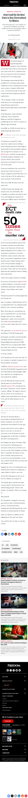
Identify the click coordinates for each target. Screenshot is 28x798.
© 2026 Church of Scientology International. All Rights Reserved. (14, 758)
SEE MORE (14, 739)
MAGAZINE (6, 725)
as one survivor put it (18, 330)
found (10, 321)
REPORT (6, 685)
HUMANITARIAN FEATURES (10, 693)
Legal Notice (22, 760)
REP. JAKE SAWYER (6, 548)
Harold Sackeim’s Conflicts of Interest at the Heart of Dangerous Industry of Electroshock (13, 582)
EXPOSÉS (6, 5)
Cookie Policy (11, 760)
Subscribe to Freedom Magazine (10, 700)
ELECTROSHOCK (14, 545)
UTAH (7, 545)
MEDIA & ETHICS (17, 5)
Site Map (4, 703)
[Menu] (25, 5)
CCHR (21, 552)
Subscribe (8, 721)
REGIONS (5, 749)
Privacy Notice (6, 760)
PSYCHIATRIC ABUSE (16, 548)
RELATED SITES (7, 746)
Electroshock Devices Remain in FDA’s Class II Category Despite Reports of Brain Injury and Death (13, 613)
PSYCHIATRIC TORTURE (7, 552)
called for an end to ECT (15, 366)
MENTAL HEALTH (14, 11)
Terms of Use (17, 760)
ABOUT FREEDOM (7, 696)
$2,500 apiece (5, 154)
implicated (21, 281)
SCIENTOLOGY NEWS (8, 689)
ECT (3, 545)
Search (4, 705)
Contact (4, 698)
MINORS (16, 552)
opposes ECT (11, 386)
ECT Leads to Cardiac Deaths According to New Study (14, 644)
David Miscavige (6, 710)
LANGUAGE (5, 753)
